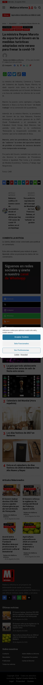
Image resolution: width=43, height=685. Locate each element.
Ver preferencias (21, 350)
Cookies (16, 354)
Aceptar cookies (21, 337)
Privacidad (24, 354)
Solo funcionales (21, 343)
